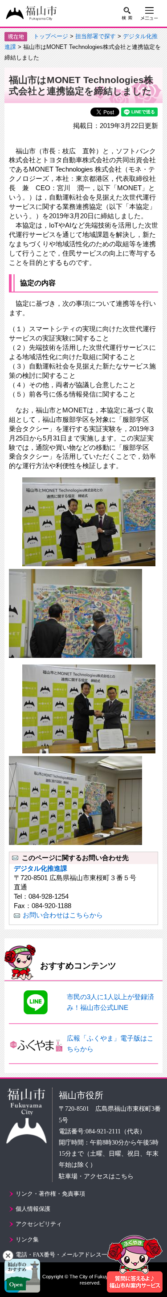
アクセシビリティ (39, 1224)
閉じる (8, 1255)
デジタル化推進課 (40, 868)
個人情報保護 (33, 1208)
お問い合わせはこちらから (63, 915)
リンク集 (27, 1239)
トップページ (50, 36)
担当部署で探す (95, 36)
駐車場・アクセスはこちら (96, 1176)
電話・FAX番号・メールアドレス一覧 (64, 1254)
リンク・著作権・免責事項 (50, 1193)
